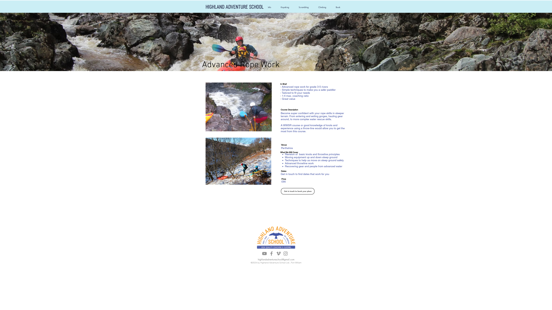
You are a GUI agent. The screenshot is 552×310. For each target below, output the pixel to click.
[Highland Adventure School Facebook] (271, 253)
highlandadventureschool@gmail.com (276, 259)
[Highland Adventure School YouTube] (264, 253)
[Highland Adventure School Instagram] (285, 253)
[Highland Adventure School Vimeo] (278, 253)
